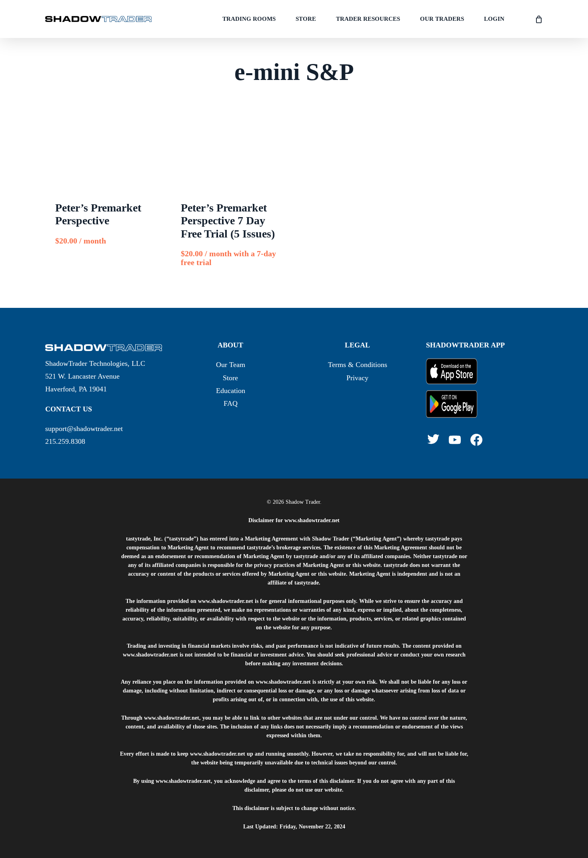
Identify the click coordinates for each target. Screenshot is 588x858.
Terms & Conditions (357, 365)
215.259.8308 (65, 441)
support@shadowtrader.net (84, 429)
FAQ (231, 403)
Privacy (357, 378)
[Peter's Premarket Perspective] (104, 153)
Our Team (230, 365)
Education (230, 391)
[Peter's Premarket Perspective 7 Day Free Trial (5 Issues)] (230, 153)
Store (230, 378)
